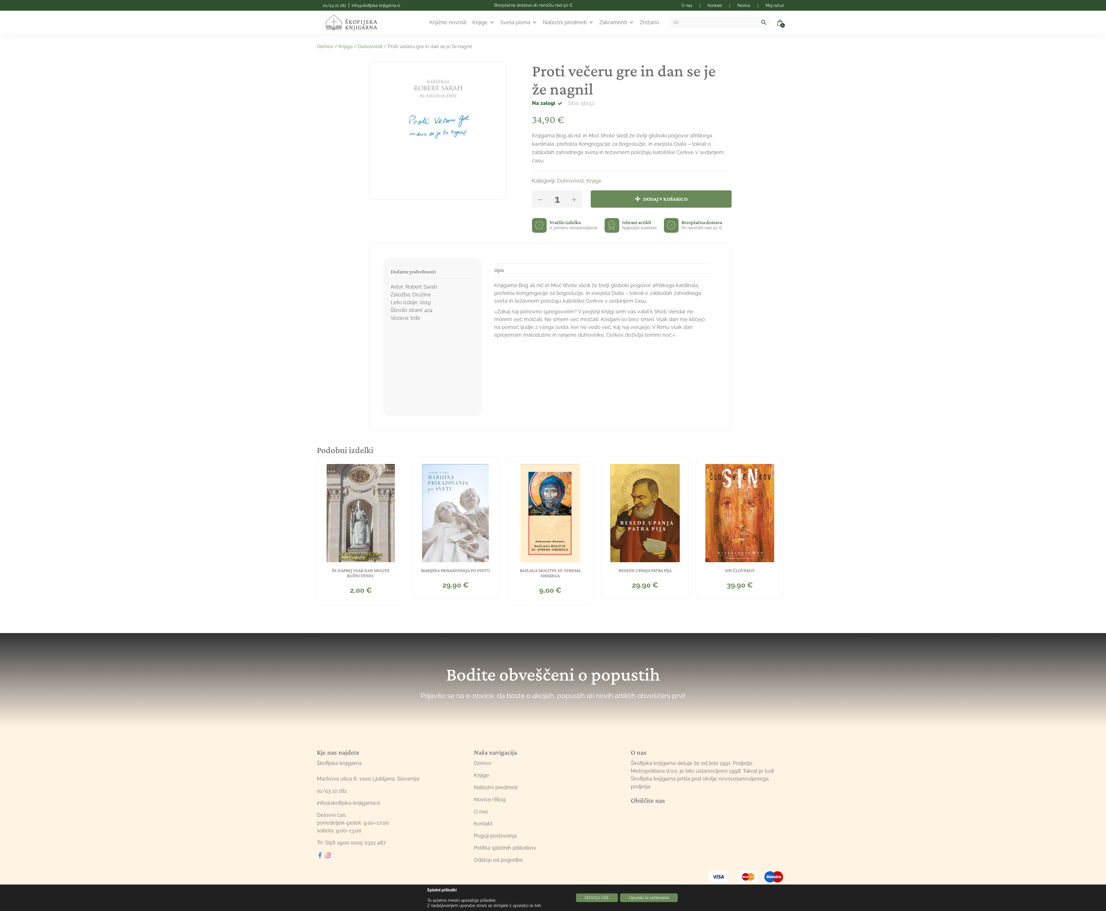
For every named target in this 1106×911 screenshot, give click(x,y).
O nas (481, 811)
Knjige (480, 22)
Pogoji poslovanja (495, 836)
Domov (325, 46)
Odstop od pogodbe (498, 860)
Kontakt (483, 824)
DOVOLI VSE (597, 897)
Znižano (649, 22)
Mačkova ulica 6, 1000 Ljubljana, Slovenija (368, 779)
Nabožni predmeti (565, 22)
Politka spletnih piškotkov (505, 848)
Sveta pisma (515, 22)
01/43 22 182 (334, 5)
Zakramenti (613, 22)
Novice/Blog (489, 799)
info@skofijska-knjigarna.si (376, 5)
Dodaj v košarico (665, 199)
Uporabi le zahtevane (649, 897)
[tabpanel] (361, 531)
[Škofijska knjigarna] (355, 22)
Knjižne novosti (448, 22)
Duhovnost (370, 46)
